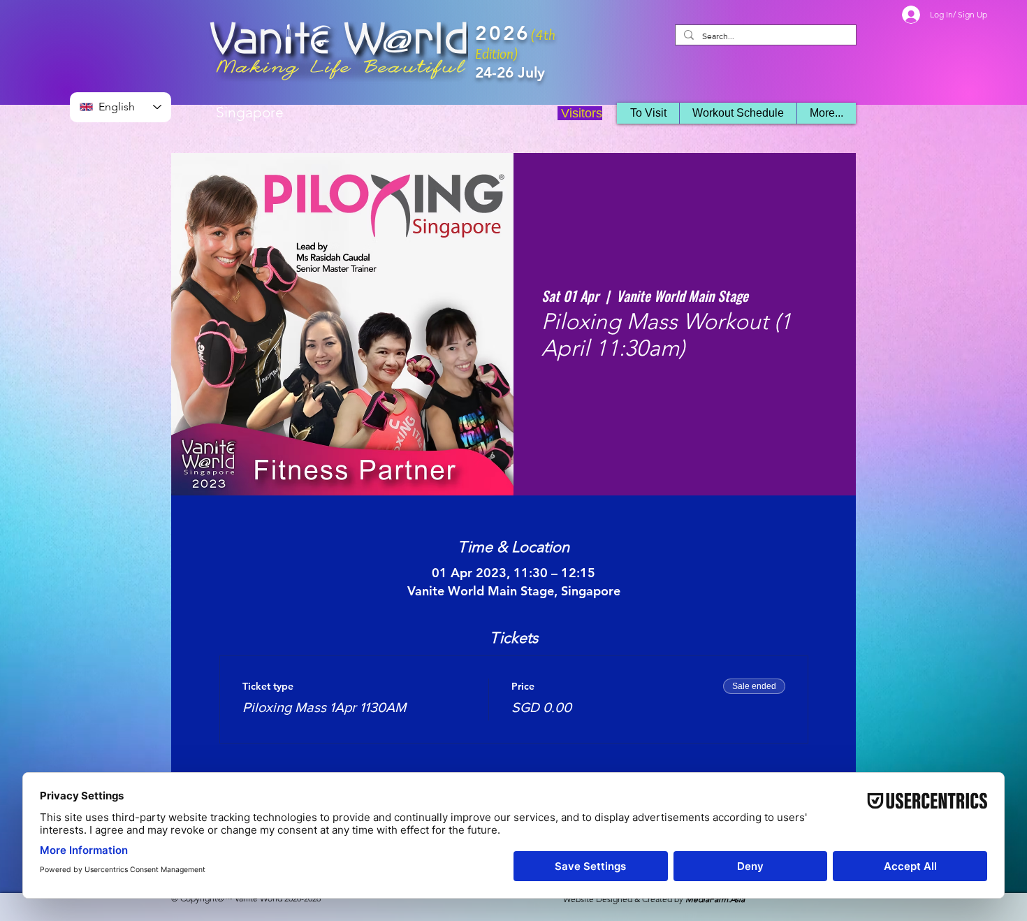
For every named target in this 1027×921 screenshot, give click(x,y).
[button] (737, 113)
